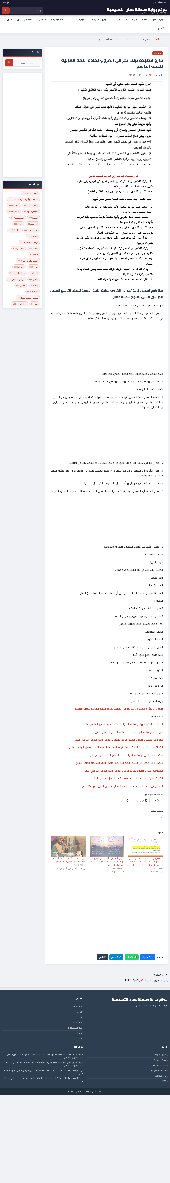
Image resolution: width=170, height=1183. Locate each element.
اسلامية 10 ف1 (159, 1065)
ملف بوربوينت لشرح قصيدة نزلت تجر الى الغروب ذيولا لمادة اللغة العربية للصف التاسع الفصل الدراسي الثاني (146, 861)
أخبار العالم (159, 19)
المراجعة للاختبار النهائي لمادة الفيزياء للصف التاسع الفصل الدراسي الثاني (123, 724)
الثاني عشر (17, 218)
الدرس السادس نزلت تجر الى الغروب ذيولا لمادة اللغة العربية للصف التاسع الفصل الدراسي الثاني (107, 861)
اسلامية (42, 19)
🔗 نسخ (102, 957)
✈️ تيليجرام (116, 957)
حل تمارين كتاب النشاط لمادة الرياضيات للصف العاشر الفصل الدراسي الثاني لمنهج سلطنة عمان (43, 1071)
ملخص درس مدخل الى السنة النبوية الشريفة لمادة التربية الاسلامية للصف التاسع (119, 762)
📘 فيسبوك (147, 957)
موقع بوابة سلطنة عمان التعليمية (81, 1091)
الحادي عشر (31, 212)
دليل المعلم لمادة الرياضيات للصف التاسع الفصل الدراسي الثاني (129, 731)
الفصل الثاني (31, 205)
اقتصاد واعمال (25, 19)
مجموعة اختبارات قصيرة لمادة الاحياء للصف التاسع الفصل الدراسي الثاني (123, 770)
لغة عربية (155, 39)
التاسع (161, 28)
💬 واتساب (132, 957)
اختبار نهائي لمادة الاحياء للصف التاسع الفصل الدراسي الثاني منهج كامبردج (122, 785)
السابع (33, 248)
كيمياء (19, 267)
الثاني (20, 285)
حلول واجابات (17, 273)
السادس (18, 248)
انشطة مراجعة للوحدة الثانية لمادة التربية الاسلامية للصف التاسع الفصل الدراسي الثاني (116, 747)
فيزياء (33, 267)
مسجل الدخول (146, 980)
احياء (135, 19)
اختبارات (82, 19)
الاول (10, 19)
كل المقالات (160, 1076)
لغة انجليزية (31, 230)
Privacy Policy (160, 1055)
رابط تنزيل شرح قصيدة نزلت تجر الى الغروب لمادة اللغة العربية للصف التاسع (119, 708)
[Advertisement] (106, 335)
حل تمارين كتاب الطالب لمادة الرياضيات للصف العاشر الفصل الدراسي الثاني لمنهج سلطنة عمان (43, 1079)
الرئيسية (165, 39)
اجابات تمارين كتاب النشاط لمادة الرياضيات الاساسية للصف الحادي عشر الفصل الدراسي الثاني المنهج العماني (44, 1056)
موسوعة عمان (16, 279)
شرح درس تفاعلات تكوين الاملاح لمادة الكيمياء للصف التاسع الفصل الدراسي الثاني (118, 739)
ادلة (71, 19)
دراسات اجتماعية (29, 242)
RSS (164, 1081)
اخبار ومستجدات (99, 19)
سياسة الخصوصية (158, 1070)
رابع (34, 304)
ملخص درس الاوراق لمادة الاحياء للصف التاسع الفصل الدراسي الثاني (125, 755)
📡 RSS (5, 2)
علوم (34, 255)
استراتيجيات (57, 19)
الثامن (33, 279)
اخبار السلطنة (120, 19)
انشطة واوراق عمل (28, 261)
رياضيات (14, 230)
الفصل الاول (30, 193)
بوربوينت (32, 292)
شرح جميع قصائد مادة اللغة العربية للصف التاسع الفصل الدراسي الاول (69, 860)
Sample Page (160, 1060)
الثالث (34, 285)
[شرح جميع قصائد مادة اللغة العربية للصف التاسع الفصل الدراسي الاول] (68, 846)
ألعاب (145, 19)
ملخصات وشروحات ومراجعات (23, 199)
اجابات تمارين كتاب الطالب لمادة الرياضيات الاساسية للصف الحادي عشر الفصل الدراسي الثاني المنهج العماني (44, 1063)
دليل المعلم (19, 304)
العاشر (18, 224)
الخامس (33, 224)
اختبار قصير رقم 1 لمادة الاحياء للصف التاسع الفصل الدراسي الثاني (127, 778)
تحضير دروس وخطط (28, 298)
